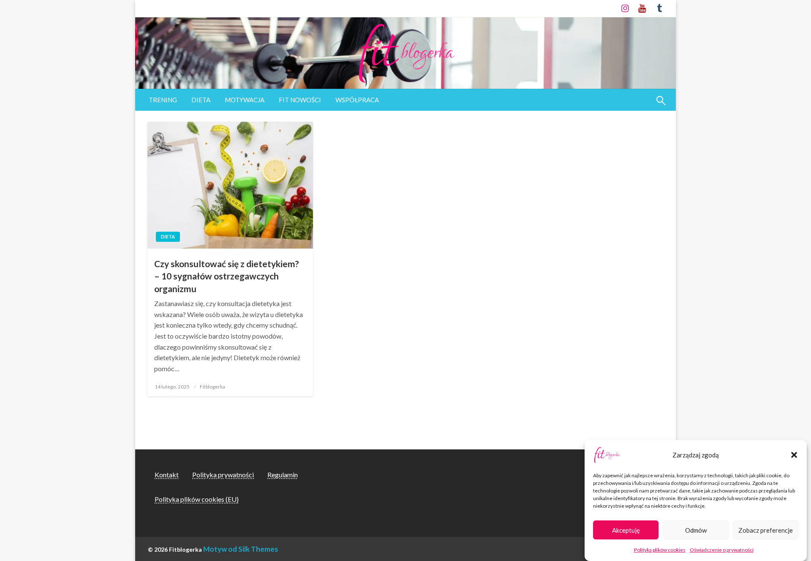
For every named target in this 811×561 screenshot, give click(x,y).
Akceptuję (626, 530)
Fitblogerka (212, 386)
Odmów (696, 530)
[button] (794, 455)
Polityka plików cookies (660, 550)
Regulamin (282, 475)
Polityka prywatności (223, 475)
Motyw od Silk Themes (240, 549)
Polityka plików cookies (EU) (197, 499)
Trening (163, 100)
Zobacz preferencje (765, 530)
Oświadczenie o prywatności (722, 550)
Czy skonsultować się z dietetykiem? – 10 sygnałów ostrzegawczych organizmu (226, 276)
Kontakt (167, 475)
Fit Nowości (300, 100)
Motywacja (244, 100)
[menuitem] (163, 100)
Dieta (200, 100)
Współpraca (357, 100)
